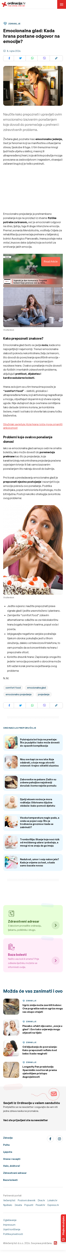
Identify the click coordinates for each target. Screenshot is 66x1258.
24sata (18, 1205)
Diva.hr (41, 1200)
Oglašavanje (9, 1220)
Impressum (9, 1224)
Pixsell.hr (40, 1205)
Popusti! (28, 1205)
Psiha (6, 1144)
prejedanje (44, 694)
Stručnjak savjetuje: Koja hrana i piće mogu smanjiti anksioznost (32, 426)
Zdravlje (8, 1137)
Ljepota (7, 1152)
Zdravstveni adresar (15, 1173)
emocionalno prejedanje (19, 694)
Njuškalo (7, 1205)
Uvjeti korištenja (11, 1229)
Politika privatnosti (13, 1234)
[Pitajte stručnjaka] (63, 1228)
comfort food (13, 687)
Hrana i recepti (11, 1159)
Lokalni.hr (52, 1200)
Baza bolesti (10, 1180)
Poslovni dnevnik (26, 1200)
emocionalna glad (36, 687)
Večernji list (9, 1200)
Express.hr (53, 1205)
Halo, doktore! (11, 1165)
